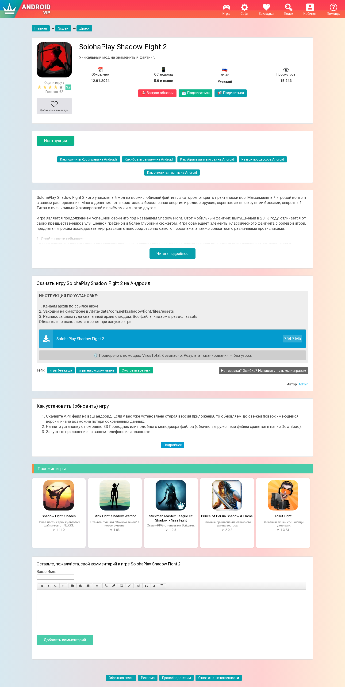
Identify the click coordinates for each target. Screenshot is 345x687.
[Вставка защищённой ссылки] (114, 585)
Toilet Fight (283, 516)
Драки (84, 28)
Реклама (148, 678)
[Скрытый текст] (139, 585)
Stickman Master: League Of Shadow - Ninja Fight (171, 518)
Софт (245, 13)
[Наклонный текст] (48, 585)
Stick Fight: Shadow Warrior (115, 516)
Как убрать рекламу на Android (149, 159)
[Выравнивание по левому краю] (73, 585)
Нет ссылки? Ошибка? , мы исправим (263, 370)
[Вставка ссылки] (106, 585)
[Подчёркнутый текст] (56, 585)
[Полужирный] (41, 585)
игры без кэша (61, 370)
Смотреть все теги (136, 370)
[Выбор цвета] (130, 585)
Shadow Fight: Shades (59, 516)
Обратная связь (121, 678)
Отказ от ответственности (218, 678)
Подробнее (172, 445)
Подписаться (195, 93)
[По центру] (80, 585)
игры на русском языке (96, 370)
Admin (303, 384)
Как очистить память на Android (172, 172)
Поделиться (230, 93)
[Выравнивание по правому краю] (88, 585)
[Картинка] (122, 585)
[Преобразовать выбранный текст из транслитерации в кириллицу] (154, 585)
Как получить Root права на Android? (88, 159)
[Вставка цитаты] (146, 585)
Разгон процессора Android (263, 159)
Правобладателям (176, 678)
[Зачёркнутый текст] (63, 585)
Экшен (63, 28)
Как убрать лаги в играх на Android (207, 159)
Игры (226, 13)
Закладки (266, 13)
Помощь (333, 13)
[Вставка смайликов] (97, 585)
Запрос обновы (157, 93)
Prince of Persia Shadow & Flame (227, 516)
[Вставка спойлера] (162, 585)
